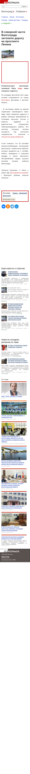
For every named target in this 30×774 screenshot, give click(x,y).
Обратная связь (5, 556)
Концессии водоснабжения (12, 137)
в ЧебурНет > (7, 23)
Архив (12, 17)
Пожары (25, 20)
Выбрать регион (6, 557)
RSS (14, 559)
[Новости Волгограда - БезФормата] (10, 2)
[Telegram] (12, 206)
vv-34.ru (6, 59)
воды (20, 88)
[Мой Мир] (17, 206)
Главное (5, 17)
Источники (20, 17)
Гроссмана (5, 100)
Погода (4, 20)
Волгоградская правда (19, 173)
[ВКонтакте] (4, 206)
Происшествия (14, 20)
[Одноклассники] (8, 206)
